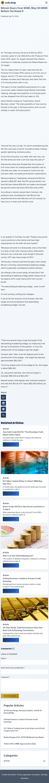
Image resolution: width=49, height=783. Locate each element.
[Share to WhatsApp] (3, 397)
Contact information (9, 775)
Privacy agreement (24, 775)
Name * (4, 658)
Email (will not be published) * (13, 668)
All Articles (24, 778)
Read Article (11, 444)
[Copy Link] (3, 415)
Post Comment (10, 696)
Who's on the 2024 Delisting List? (18, 556)
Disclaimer (36, 775)
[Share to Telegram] (3, 409)
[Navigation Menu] (46, 2)
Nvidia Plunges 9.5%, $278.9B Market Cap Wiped (24, 737)
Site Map (44, 775)
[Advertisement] (24, 34)
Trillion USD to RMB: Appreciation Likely (20, 744)
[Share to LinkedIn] (3, 403)
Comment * (5, 677)
